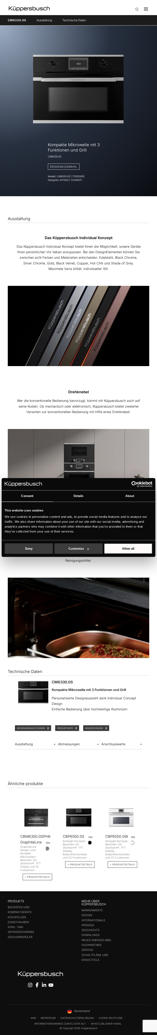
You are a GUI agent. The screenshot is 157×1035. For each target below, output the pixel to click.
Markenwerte (92, 910)
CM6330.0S (17, 20)
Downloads (91, 935)
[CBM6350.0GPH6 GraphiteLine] (36, 818)
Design (87, 915)
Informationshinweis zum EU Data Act (60, 1023)
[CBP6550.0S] (79, 818)
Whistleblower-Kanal (106, 1023)
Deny (29, 548)
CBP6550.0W (116, 836)
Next (145, 838)
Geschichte (91, 930)
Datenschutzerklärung (77, 1017)
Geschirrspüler (20, 937)
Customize (76, 548)
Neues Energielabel (97, 940)
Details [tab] (79, 496)
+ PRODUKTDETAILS (37, 877)
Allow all (128, 548)
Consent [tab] (27, 496)
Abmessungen (69, 744)
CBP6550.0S (73, 836)
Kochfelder (17, 917)
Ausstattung (44, 20)
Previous (12, 838)
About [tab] (129, 496)
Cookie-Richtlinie (110, 1017)
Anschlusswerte (113, 744)
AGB (33, 1017)
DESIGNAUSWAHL (63, 166)
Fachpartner (91, 945)
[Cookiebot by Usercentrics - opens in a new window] (134, 484)
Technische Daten (74, 20)
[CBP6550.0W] (121, 818)
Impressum (48, 1017)
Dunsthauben (18, 922)
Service (87, 949)
